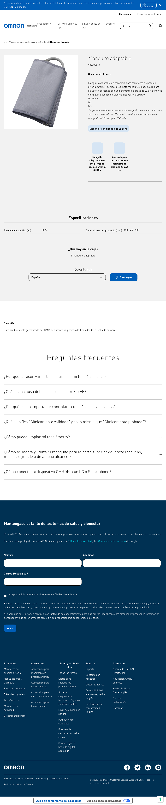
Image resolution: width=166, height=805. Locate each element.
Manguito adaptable (59, 42)
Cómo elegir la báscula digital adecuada (66, 747)
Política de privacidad (79, 541)
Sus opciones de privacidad (104, 800)
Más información (147, 5)
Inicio (6, 42)
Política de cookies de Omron (18, 784)
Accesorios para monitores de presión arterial (29, 42)
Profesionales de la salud (149, 14)
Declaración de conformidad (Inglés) (94, 708)
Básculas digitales (14, 694)
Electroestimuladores (16, 688)
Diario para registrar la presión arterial (67, 683)
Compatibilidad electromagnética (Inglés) (95, 694)
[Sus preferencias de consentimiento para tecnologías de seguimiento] (160, 799)
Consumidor (125, 14)
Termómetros (11, 700)
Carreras (118, 708)
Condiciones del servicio (112, 541)
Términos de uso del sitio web (19, 779)
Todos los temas (67, 673)
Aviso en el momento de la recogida (58, 800)
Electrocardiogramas (16, 716)
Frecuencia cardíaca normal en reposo (69, 733)
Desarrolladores (95, 685)
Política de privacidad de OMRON (52, 779)
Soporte (90, 669)
